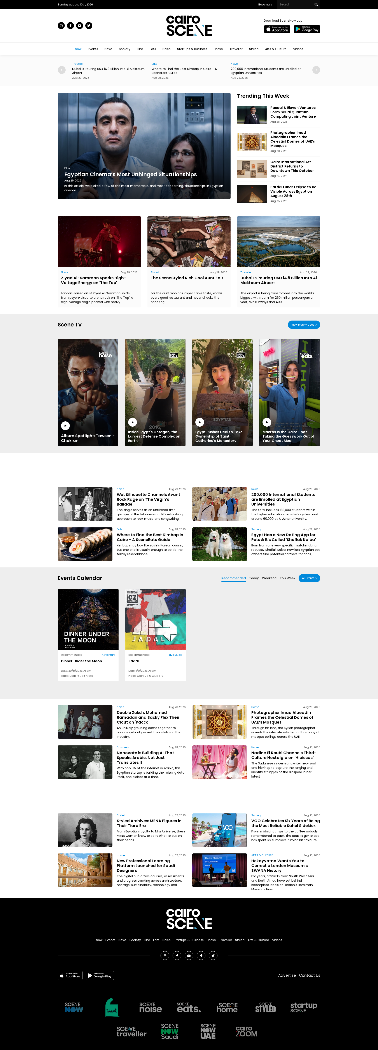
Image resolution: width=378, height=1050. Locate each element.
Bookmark (265, 4)
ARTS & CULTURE (262, 855)
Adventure (108, 655)
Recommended (233, 578)
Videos (298, 49)
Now (78, 49)
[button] (316, 70)
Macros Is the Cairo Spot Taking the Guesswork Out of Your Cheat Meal (288, 436)
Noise (167, 49)
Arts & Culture (276, 49)
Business (123, 747)
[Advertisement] (189, 469)
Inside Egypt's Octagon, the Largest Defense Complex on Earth (154, 436)
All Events (308, 578)
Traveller (236, 49)
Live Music (175, 655)
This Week (287, 578)
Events (93, 49)
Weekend (269, 578)
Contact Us (309, 975)
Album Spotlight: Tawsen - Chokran (88, 438)
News (108, 49)
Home (218, 49)
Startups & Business (192, 49)
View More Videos (302, 324)
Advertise (287, 975)
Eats (153, 49)
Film (140, 49)
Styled (254, 49)
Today (254, 578)
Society (124, 49)
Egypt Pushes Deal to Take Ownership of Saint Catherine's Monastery (219, 436)
